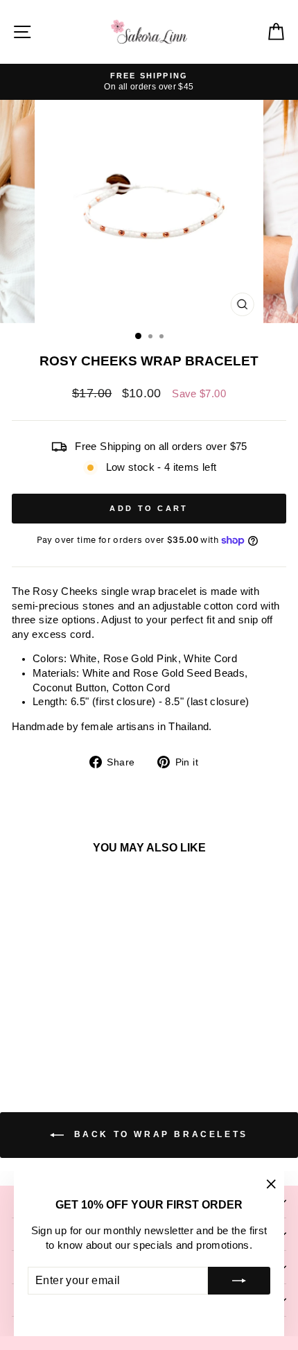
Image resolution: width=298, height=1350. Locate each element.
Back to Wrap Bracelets (158, 1134)
